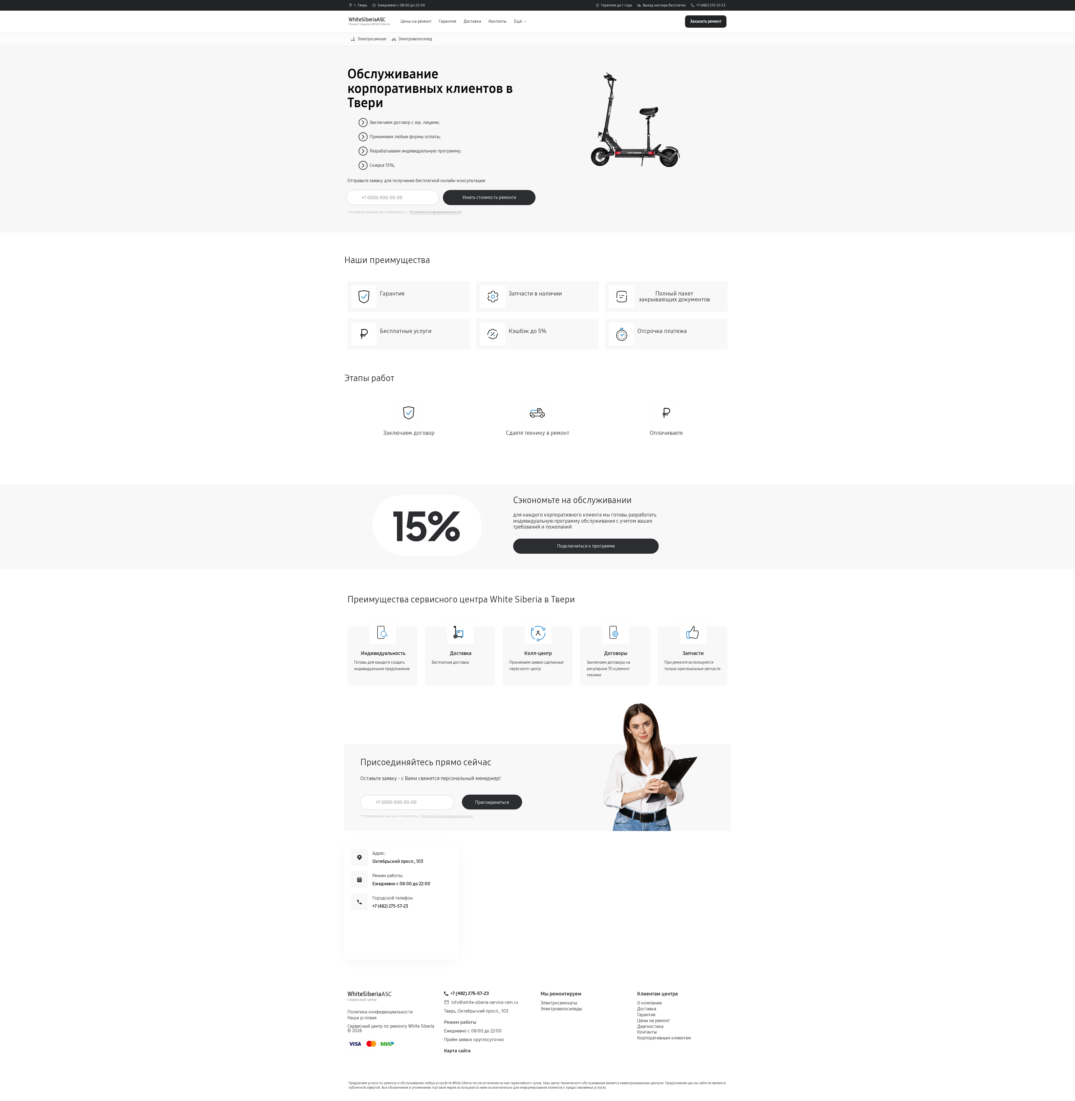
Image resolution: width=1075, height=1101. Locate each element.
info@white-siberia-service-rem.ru (484, 1002)
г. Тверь (360, 5)
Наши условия (362, 1017)
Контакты (498, 21)
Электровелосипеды (561, 1008)
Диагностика (650, 1026)
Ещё (518, 21)
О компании (649, 1003)
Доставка (472, 21)
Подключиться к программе (586, 546)
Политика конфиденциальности (380, 1012)
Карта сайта (457, 1051)
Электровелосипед (415, 39)
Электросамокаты (559, 1003)
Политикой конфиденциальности (435, 212)
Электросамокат (372, 39)
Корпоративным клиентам (664, 1038)
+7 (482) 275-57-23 (710, 5)
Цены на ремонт (416, 21)
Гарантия (447, 21)
